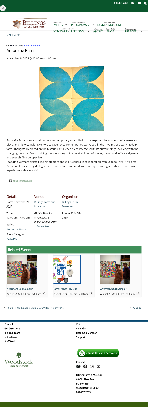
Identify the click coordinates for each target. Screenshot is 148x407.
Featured (12, 238)
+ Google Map (42, 226)
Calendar (81, 328)
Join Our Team (12, 332)
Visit (78, 324)
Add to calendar (22, 181)
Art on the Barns (16, 229)
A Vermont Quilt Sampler (20, 288)
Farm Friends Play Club (65, 288)
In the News (10, 337)
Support (80, 337)
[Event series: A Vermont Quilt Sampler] (44, 293)
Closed (137, 307)
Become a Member (86, 332)
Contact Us (10, 324)
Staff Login (10, 341)
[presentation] (27, 269)
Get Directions (12, 328)
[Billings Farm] (29, 29)
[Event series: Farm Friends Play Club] (91, 293)
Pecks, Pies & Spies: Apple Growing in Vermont (35, 307)
